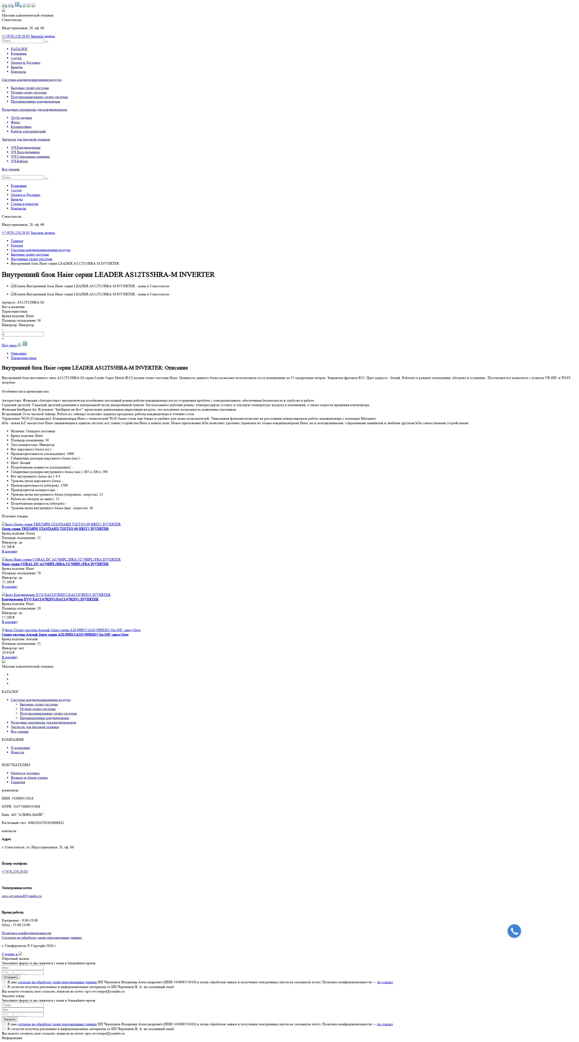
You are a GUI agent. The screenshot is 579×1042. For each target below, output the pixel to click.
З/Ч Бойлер (19, 161)
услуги (16, 58)
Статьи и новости (24, 204)
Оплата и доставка (25, 773)
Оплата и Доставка (25, 62)
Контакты (18, 71)
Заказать (10, 1019)
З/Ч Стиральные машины (30, 156)
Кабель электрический (28, 131)
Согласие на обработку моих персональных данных (42, 937)
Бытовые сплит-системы (30, 88)
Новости (17, 752)
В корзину (10, 551)
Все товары (10, 169)
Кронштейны (21, 127)
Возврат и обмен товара (29, 777)
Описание (18, 353)
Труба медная (21, 117)
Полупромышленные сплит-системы (39, 97)
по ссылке (385, 982)
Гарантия (18, 782)
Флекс (15, 122)
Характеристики (23, 358)
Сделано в (10, 954)
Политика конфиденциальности (26, 933)
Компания (18, 53)
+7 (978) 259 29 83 (16, 36)
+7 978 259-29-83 (15, 871)
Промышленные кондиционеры (35, 101)
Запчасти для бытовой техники (26, 139)
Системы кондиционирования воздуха (32, 80)
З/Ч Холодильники (25, 152)
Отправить (11, 977)
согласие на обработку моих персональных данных (57, 982)
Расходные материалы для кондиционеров (34, 109)
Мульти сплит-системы (29, 92)
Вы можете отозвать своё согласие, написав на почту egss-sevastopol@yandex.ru (63, 991)
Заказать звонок (43, 36)
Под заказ (9, 345)
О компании (20, 748)
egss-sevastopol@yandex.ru (22, 896)
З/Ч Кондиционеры (25, 147)
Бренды (17, 67)
